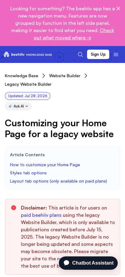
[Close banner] (118, 8)
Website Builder (64, 75)
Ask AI (19, 106)
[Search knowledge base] (80, 54)
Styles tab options (28, 172)
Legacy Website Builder (28, 84)
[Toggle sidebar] (115, 54)
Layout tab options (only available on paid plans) (58, 180)
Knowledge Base (21, 75)
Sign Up (98, 54)
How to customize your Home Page (45, 164)
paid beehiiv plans (41, 215)
